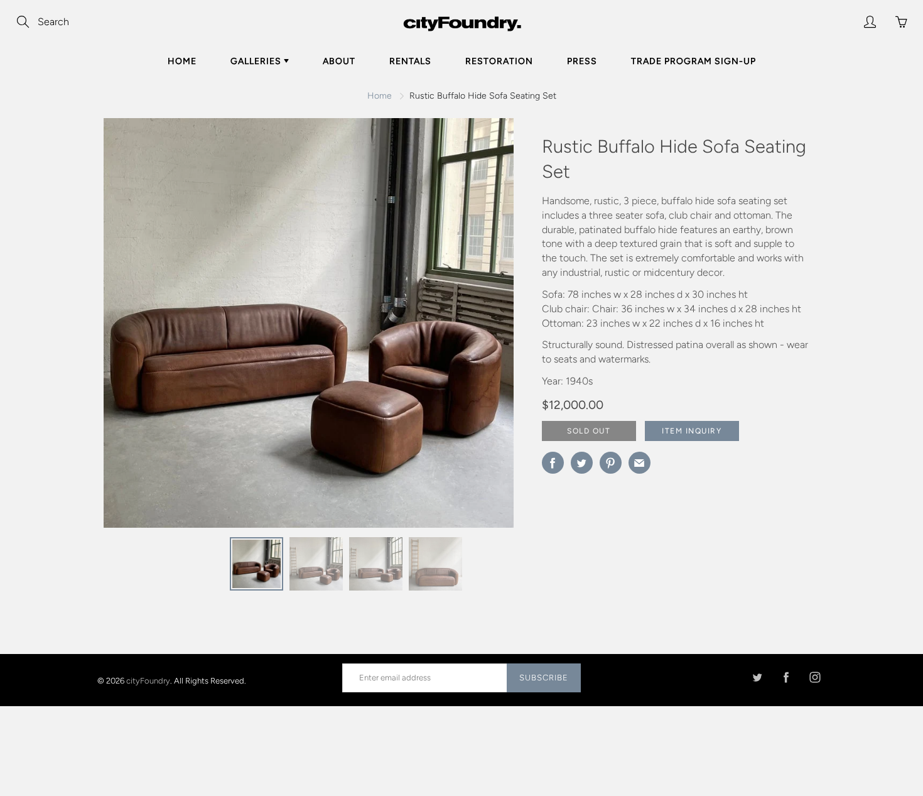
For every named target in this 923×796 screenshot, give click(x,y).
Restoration (499, 61)
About (339, 61)
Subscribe (543, 677)
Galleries (257, 61)
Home (182, 61)
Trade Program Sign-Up (693, 61)
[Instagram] (815, 678)
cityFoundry (148, 680)
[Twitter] (757, 678)
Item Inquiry (691, 431)
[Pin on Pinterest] (611, 463)
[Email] (639, 463)
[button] (479, 327)
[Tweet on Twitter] (582, 463)
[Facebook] (786, 678)
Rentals (410, 61)
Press (582, 61)
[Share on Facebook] (553, 463)
